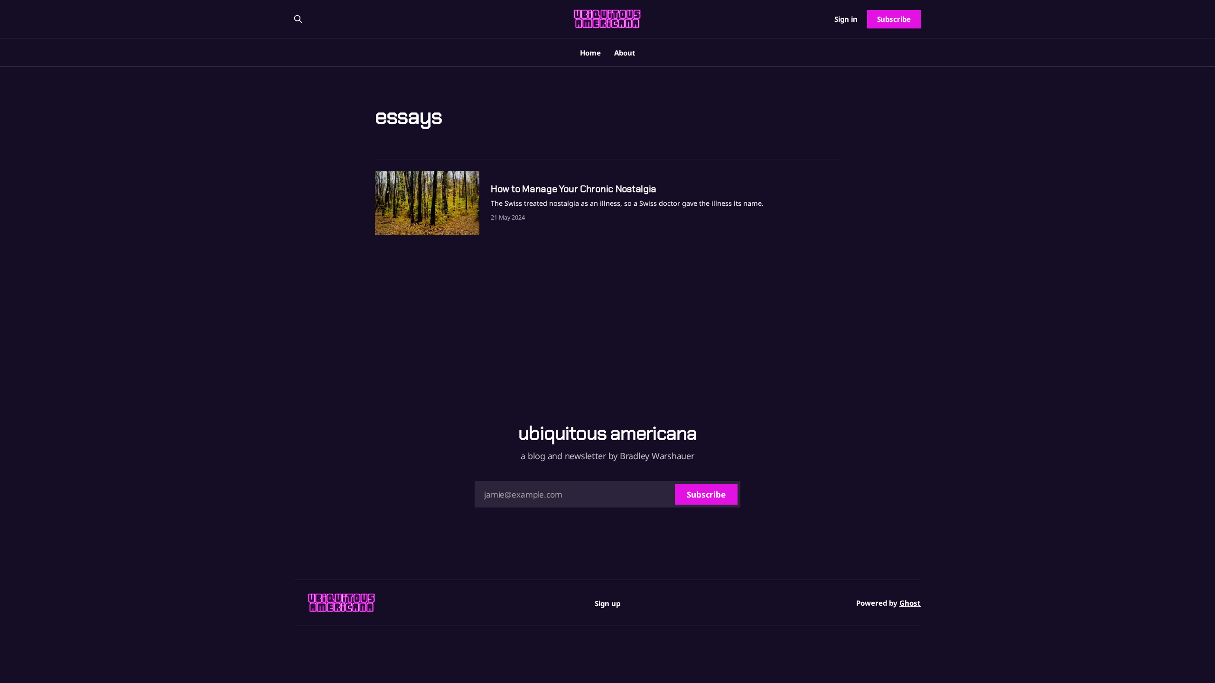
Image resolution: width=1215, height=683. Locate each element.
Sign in (846, 19)
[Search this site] (298, 19)
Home (590, 52)
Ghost (910, 603)
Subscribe (894, 19)
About (625, 52)
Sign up (607, 603)
